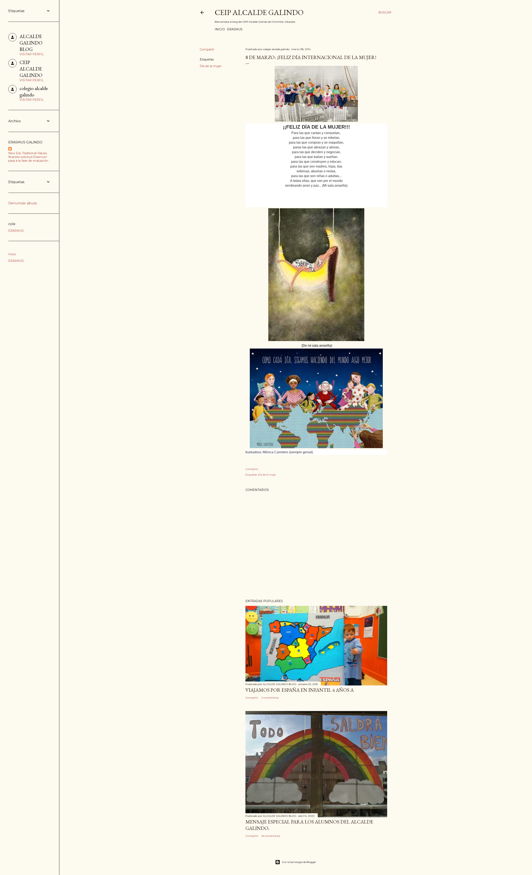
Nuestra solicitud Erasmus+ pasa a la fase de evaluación (28, 159)
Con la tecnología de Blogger (299, 862)
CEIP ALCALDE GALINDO (259, 12)
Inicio (220, 29)
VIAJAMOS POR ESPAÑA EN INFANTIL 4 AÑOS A (299, 690)
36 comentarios (270, 835)
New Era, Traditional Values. (27, 153)
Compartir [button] (207, 49)
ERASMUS (235, 29)
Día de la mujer (211, 66)
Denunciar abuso (22, 203)
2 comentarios (269, 697)
